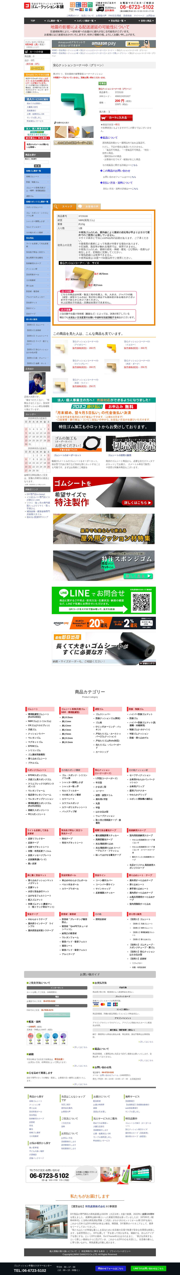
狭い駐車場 (33, 1148)
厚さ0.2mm (67, 738)
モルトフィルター (33, 226)
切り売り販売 (31, 319)
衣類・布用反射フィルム (39, 851)
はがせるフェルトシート (39, 896)
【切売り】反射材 (33, 330)
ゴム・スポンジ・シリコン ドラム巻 (37, 214)
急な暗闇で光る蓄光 (34, 257)
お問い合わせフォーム (109, 1075)
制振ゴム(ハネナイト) (140, 729)
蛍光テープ (67, 838)
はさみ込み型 (102, 812)
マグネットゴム (35, 742)
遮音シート (67, 946)
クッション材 (31, 268)
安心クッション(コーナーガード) (92, 50)
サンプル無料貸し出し (102, 1137)
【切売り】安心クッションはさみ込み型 (37, 351)
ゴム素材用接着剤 (36, 754)
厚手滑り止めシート (139, 889)
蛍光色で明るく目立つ (35, 252)
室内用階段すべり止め (140, 904)
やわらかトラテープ (37, 919)
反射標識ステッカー (105, 893)
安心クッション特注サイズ (136, 1129)
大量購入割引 (32, 107)
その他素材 (30, 280)
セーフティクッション (140, 775)
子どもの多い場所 (36, 1151)
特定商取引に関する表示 (93, 1251)
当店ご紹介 (65, 1104)
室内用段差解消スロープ (141, 835)
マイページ (139, 15)
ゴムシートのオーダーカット (67, 455)
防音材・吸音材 (32, 291)
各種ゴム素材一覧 (33, 170)
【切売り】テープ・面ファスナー (37, 342)
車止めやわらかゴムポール (74, 880)
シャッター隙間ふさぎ (35, 221)
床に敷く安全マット (36, 875)
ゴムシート (32, 709)
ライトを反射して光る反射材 (37, 245)
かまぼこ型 (101, 787)
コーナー (111, 50)
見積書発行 (31, 111)
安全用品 (30, 238)
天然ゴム (32, 729)
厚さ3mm (66, 730)
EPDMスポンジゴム (37, 775)
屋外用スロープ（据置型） (136, 1136)
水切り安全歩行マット (38, 891)
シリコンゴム (34, 750)
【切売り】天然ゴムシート (142, 924)
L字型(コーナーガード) (106, 778)
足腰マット (33, 887)
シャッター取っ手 (70, 786)
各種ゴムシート (32, 176)
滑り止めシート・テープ (140, 875)
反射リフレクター (36, 838)
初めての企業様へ (34, 103)
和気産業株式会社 (95, 1206)
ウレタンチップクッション (40, 799)
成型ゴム (30, 196)
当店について (87, 15)
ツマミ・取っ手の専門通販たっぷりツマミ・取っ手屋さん (38, 506)
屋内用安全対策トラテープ (40, 930)
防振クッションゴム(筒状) (108, 718)
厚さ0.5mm (67, 717)
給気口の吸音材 (69, 933)
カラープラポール (70, 889)
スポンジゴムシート (34, 207)
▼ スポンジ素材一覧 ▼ (85, 21)
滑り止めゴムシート (37, 758)
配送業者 (97, 1101)
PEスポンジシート (37, 814)
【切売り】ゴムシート (35, 324)
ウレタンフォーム (36, 791)
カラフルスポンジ (70, 803)
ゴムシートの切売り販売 (119, 455)
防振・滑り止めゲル (139, 738)
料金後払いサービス (35, 121)
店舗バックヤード (36, 1158)
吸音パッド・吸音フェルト (74, 942)
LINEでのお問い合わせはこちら (148, 1268)
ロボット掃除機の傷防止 (141, 799)
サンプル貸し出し (34, 117)
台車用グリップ (137, 786)
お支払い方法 (66, 1138)
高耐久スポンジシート (38, 810)
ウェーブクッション (105, 816)
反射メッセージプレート (39, 855)
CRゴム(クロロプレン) (38, 725)
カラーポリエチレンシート (74, 807)
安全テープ (30, 313)
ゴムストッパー (103, 714)
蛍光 (31, 1126)
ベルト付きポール (70, 884)
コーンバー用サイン (105, 884)
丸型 (98, 803)
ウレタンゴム (34, 738)
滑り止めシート (137, 884)
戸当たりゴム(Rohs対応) (107, 741)
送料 (63, 1126)
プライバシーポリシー (120, 1251)
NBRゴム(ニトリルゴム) (39, 721)
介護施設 (33, 1154)
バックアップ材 (69, 811)
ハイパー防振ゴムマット (141, 714)
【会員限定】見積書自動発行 (137, 1105)
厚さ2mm (66, 726)
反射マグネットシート (38, 847)
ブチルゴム (33, 763)
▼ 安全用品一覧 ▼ (117, 21)
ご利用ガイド (72, 15)
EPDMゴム (33, 746)
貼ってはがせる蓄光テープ (108, 855)
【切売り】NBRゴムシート (142, 928)
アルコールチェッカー (35, 296)
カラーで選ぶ (113, 53)
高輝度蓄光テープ (104, 839)
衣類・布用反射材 (139, 967)
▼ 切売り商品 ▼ (146, 21)
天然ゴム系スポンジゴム (39, 779)
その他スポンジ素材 (34, 232)
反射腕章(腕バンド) (37, 859)
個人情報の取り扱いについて (63, 1251)
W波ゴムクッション (139, 734)
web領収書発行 (131, 1108)
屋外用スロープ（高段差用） (137, 1133)
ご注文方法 (65, 1123)
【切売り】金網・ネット (36, 363)
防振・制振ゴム (32, 182)
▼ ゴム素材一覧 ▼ (53, 21)
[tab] (64, 207)
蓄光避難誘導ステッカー (107, 835)
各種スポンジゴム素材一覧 (37, 201)
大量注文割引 (98, 1126)
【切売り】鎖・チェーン (36, 357)
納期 (95, 1108)
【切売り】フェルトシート (37, 335)
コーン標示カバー (104, 880)
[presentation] (64, 207)
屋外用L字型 (102, 799)
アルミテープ (68, 954)
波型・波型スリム (104, 795)
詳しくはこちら (80, 1047)
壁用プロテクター (138, 791)
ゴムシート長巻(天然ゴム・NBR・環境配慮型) (35, 189)
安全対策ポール (32, 274)
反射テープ (33, 843)
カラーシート (68, 799)
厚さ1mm (66, 721)
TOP (33, 21)
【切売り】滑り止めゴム (141, 939)
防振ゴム (134, 718)
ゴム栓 (99, 722)
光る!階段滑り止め (104, 844)
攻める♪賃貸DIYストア (37, 517)
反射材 (32, 1122)
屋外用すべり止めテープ (141, 880)
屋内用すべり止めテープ (141, 893)
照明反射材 (101, 919)
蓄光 (31, 1129)
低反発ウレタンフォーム (39, 795)
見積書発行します (68, 1141)
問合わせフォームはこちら (110, 1268)
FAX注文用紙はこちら (57, 1015)
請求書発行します (68, 1145)
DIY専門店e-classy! (36, 494)
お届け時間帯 (98, 1105)
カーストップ (102, 752)
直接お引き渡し (99, 1112)
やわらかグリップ (138, 795)
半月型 (99, 782)
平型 (98, 808)
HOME (54, 50)
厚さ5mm (66, 734)
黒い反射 (32, 863)
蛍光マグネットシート (72, 843)
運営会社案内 (66, 1108)
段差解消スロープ (33, 263)
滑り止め (30, 285)
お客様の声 (101, 15)
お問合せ (150, 15)
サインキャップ (103, 889)
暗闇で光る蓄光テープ (105, 830)
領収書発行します (68, 1148)
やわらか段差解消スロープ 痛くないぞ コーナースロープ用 (143, 850)
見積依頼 (127, 15)
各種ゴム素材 (34, 1132)
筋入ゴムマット (35, 900)
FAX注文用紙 (115, 15)
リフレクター (137, 963)
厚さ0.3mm (67, 742)
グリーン (123, 53)
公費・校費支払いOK (35, 114)
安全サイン (30, 308)
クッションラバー (36, 734)
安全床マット (31, 302)
